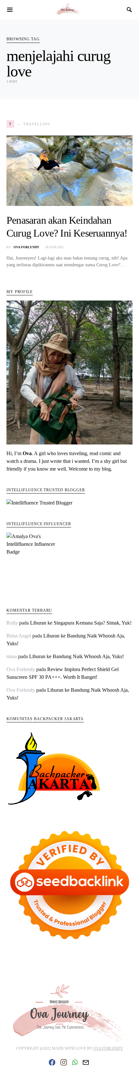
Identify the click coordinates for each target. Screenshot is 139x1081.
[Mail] (85, 1062)
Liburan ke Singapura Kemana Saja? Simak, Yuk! (81, 623)
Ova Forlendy (26, 247)
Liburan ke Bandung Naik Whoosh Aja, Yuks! (76, 656)
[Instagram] (63, 1062)
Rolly (12, 623)
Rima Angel (18, 635)
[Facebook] (52, 1062)
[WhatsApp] (75, 1062)
